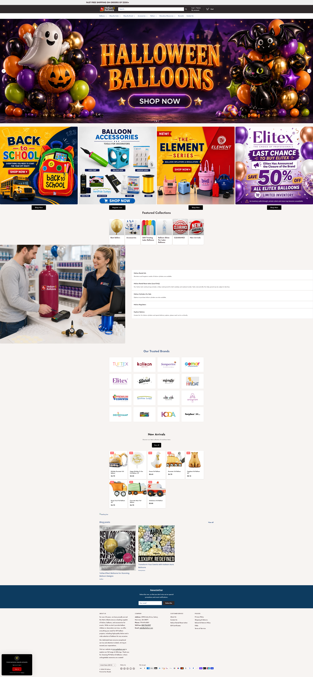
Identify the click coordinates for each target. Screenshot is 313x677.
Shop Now (39, 207)
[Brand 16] (192, 414)
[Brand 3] (168, 364)
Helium (152, 16)
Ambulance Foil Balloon (156, 501)
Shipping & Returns (201, 620)
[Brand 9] (120, 398)
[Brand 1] (120, 364)
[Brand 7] (168, 381)
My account (195, 10)
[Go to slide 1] (154, 121)
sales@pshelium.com (146, 628)
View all (211, 522)
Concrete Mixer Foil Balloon (135, 501)
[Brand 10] (144, 398)
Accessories (142, 16)
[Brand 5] (120, 381)
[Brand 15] (168, 414)
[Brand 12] (192, 398)
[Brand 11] (168, 398)
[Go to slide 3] (158, 121)
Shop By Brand (128, 16)
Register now (117, 207)
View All (156, 445)
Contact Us (190, 16)
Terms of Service (200, 628)
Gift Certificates (175, 626)
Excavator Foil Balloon (174, 471)
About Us (173, 617)
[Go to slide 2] (156, 121)
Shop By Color (114, 16)
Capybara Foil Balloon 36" (193, 472)
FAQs (196, 626)
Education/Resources (166, 16)
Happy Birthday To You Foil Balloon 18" (136, 472)
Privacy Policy (199, 617)
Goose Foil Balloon (154, 471)
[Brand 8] (192, 381)
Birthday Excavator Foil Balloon (117, 472)
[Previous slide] (4, 71)
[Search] (186, 9)
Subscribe (168, 603)
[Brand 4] (192, 364)
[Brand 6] (144, 381)
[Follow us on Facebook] (121, 668)
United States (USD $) (106, 665)
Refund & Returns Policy (203, 623)
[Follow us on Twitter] (124, 668)
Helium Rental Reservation (178, 623)
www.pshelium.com (118, 649)
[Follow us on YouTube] (131, 668)
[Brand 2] (144, 364)
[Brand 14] (144, 414)
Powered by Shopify (105, 672)
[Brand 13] (120, 414)
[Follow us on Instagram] (127, 668)
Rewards (181, 16)
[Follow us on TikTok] (134, 668)
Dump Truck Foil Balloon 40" (118, 501)
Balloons (102, 16)
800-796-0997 (146, 625)
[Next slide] (309, 71)
